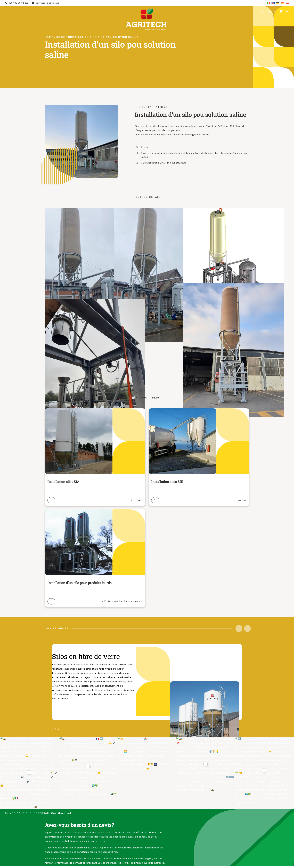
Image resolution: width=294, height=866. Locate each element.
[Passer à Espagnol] (282, 3)
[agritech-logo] (147, 9)
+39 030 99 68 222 (18, 3)
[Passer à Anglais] (273, 3)
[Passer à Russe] (287, 3)
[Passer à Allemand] (277, 3)
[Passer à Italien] (268, 3)
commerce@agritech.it (47, 3)
